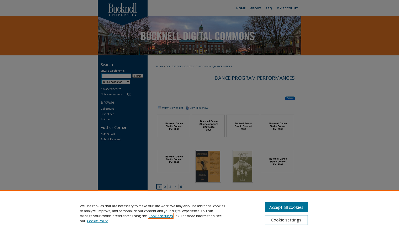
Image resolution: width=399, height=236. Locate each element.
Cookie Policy (97, 221)
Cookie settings (161, 216)
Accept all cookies (286, 207)
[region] (199, 213)
